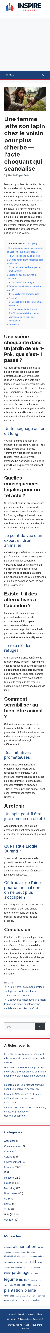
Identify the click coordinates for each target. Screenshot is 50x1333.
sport (6, 1300)
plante (30, 1290)
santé (34, 1296)
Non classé (10, 1193)
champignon (10, 1256)
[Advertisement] (25, 44)
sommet (41, 1296)
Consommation (12, 1146)
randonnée (9, 1296)
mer (5, 1285)
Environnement (12, 1162)
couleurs (33, 1256)
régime (18, 1296)
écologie (36, 1300)
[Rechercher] (40, 1026)
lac (32, 1273)
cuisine (41, 1256)
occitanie (36, 1285)
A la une (8, 1247)
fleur (25, 1262)
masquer (32, 244)
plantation (13, 1290)
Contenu (9, 1151)
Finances (9, 1167)
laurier (36, 1273)
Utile (10, 982)
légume (11, 1279)
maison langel (36, 1280)
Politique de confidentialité (30, 1319)
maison (24, 1279)
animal (40, 1247)
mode (11, 1285)
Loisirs (7, 1183)
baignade (16, 1252)
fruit (32, 1261)
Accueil (12, 1314)
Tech (7, 1209)
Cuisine (8, 1156)
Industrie (9, 1177)
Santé (7, 1204)
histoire (7, 1267)
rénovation (26, 1296)
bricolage (31, 1252)
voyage (28, 1300)
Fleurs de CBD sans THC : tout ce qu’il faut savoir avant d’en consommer (22, 1098)
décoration (8, 1262)
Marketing (9, 1188)
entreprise (18, 1262)
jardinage (20, 1272)
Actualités (9, 1141)
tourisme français (17, 1300)
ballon (23, 1252)
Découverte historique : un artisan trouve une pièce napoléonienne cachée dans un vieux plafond (25, 1004)
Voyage (8, 1219)
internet (29, 1267)
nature (17, 1284)
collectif (25, 1256)
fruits (40, 1262)
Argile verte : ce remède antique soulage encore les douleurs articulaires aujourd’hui (24, 991)
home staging (16, 1267)
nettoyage (26, 1285)
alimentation (24, 1246)
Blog (39, 1314)
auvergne (7, 1252)
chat (19, 1256)
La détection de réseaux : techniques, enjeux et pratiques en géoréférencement (25, 1111)
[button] (43, 75)
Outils (7, 1198)
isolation (37, 1267)
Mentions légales (26, 1314)
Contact (11, 1319)
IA (5, 1172)
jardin (7, 1272)
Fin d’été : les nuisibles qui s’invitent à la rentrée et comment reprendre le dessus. (24, 1058)
